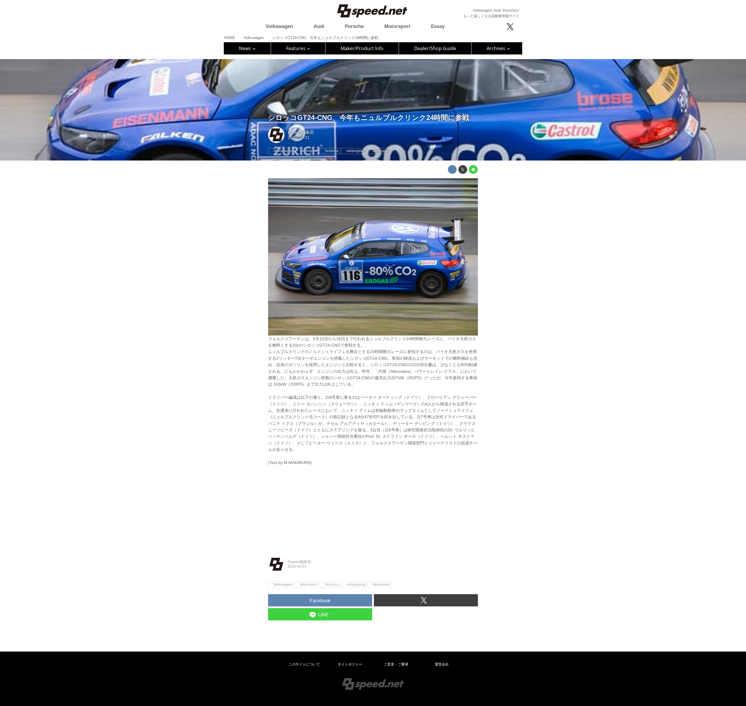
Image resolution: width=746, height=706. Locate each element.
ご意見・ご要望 (396, 664)
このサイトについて (304, 664)
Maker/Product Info (362, 48)
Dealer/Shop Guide (435, 48)
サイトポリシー (350, 664)
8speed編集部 (301, 132)
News (245, 48)
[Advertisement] (373, 506)
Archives (496, 48)
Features (296, 48)
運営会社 (442, 664)
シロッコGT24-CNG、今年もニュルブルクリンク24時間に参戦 (368, 117)
